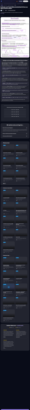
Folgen (6, 10)
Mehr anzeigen (2, 13)
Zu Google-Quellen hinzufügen (12, 10)
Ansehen (15, 37)
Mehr (4, 183)
